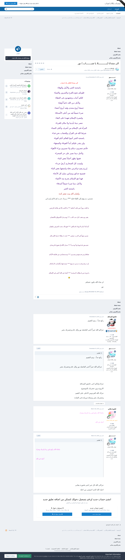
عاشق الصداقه (112, 317)
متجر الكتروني (117, 54)
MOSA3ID (24, 86)
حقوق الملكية (65, 548)
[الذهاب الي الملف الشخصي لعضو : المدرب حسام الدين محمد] (29, 105)
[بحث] (6, 9)
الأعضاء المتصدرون (78, 13)
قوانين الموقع (110, 13)
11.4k (111, 335)
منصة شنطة (117, 51)
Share (49, 69)
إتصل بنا (48, 548)
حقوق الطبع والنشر (74, 548)
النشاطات (109, 9)
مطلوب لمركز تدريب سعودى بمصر (18, 98)
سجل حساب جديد (97, 514)
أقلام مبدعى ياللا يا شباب (90, 70)
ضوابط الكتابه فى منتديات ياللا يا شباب (21, 58)
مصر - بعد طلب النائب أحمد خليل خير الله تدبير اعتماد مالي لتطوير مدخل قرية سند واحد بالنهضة (18, 114)
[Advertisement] (62, 33)
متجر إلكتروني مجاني (115, 58)
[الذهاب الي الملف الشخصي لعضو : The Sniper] (29, 91)
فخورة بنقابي (112, 409)
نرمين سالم (24, 99)
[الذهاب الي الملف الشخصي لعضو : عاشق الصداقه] (112, 322)
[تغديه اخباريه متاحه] (6, 530)
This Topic (13, 9)
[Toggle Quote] (101, 353)
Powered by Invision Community (62, 550)
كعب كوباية (24, 105)
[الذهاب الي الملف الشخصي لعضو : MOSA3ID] (29, 85)
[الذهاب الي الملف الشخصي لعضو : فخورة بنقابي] (112, 415)
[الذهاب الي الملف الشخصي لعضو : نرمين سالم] (29, 98)
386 (111, 423)
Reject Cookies (10, 556)
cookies (45, 556)
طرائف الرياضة (23, 90)
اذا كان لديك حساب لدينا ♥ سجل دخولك (29, 3)
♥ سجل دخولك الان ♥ (57, 514)
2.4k (111, 92)
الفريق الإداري (100, 13)
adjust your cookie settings (87, 558)
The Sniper (24, 92)
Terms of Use (117, 556)
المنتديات (117, 9)
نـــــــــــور (107, 68)
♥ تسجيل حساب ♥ (10, 3)
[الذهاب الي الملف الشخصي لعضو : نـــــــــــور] (117, 69)
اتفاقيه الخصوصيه (55, 548)
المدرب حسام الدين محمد (20, 106)
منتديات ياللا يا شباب (113, 3)
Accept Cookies (23, 556)
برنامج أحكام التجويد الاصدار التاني (18, 85)
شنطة (119, 48)
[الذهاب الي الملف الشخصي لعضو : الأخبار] (29, 113)
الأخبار (25, 117)
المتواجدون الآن (90, 13)
